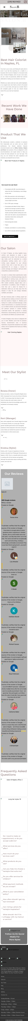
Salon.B (3, 979)
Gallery (3, 992)
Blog (2, 988)
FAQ (2, 985)
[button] (2, 118)
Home (2, 976)
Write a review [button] (6, 503)
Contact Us (4, 995)
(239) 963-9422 (14, 2)
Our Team (3, 982)
